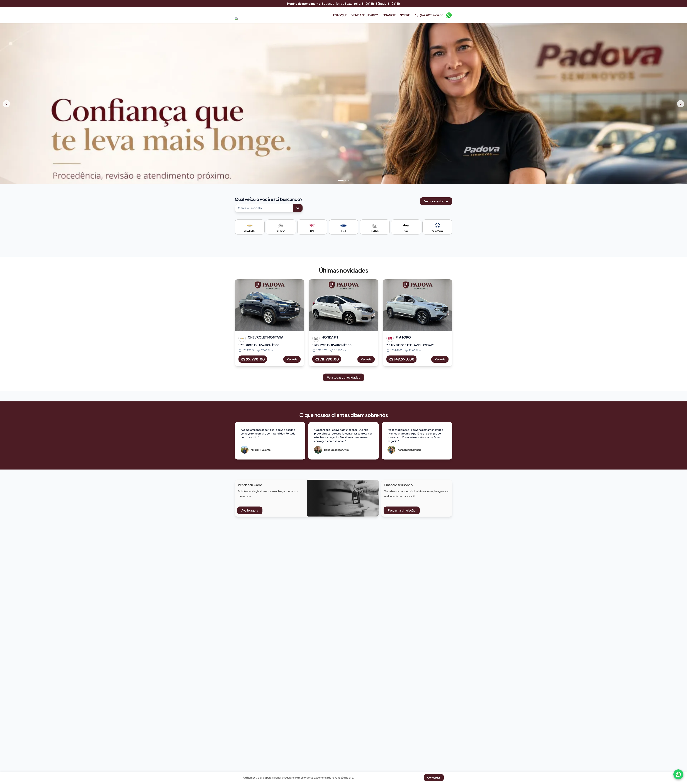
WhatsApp (448, 15)
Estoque (340, 15)
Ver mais (292, 359)
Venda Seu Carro (364, 15)
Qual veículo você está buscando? (269, 199)
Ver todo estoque (436, 201)
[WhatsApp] (678, 774)
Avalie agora (249, 510)
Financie (389, 15)
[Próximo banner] (680, 103)
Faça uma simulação (401, 510)
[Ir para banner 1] (338, 180)
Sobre (405, 15)
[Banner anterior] (6, 103)
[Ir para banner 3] (348, 180)
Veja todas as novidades (343, 377)
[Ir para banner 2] (343, 180)
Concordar (433, 777)
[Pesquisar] (298, 208)
